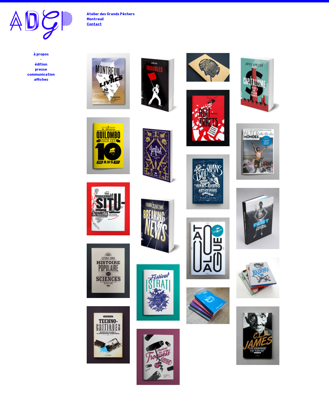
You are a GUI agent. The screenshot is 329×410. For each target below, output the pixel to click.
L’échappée (108, 202)
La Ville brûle (257, 207)
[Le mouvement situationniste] (108, 234)
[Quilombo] (108, 173)
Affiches (41, 80)
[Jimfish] (158, 185)
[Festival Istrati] (158, 319)
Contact (94, 24)
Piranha (158, 67)
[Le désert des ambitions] (208, 81)
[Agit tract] (208, 145)
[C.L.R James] (257, 364)
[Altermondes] (257, 179)
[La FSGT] (257, 248)
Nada (208, 174)
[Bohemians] (208, 208)
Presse (41, 69)
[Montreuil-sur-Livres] (108, 108)
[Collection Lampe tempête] (257, 297)
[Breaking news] (158, 255)
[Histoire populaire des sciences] (108, 297)
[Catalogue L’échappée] (208, 278)
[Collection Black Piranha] (158, 114)
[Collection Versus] (208, 323)
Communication (41, 75)
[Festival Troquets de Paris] (158, 384)
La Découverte (108, 320)
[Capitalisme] (257, 114)
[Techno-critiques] (108, 362)
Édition (41, 64)
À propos (41, 54)
